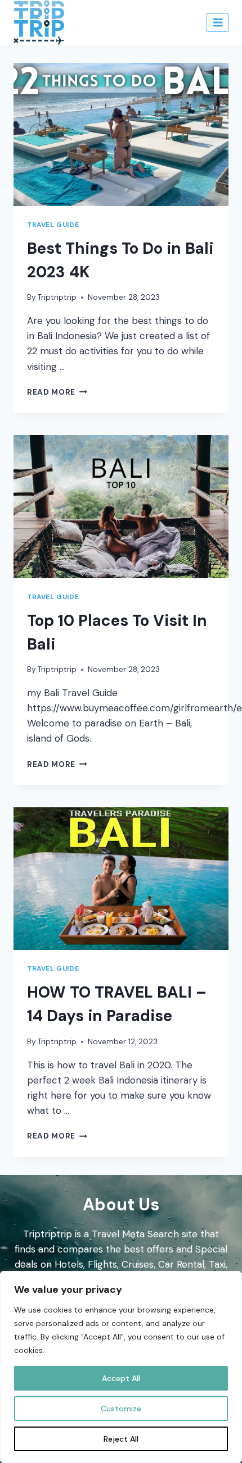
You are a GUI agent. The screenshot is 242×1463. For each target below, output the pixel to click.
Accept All (121, 1378)
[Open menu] (217, 22)
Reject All (121, 1439)
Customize (121, 1408)
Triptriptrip (57, 297)
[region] (121, 1367)
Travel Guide (53, 224)
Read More (57, 392)
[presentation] (121, 134)
